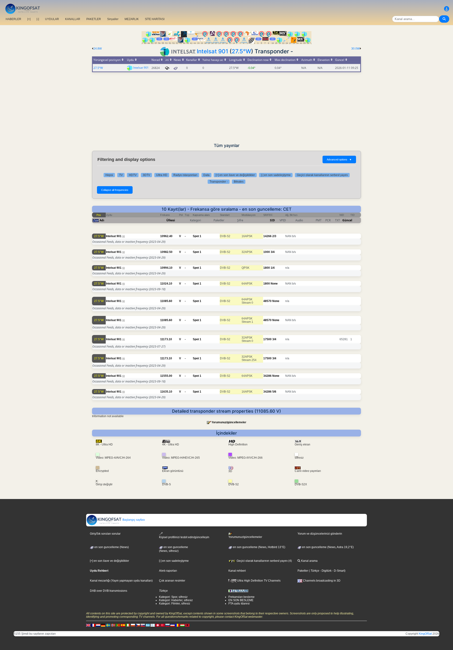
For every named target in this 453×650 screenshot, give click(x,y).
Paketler (303, 570)
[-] (38, 19)
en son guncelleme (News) (111, 547)
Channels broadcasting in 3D (321, 580)
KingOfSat (425, 633)
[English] (88, 625)
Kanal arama (309, 560)
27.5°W (241, 51)
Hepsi (109, 175)
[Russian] (167, 625)
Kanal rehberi (237, 570)
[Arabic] (157, 625)
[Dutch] (98, 625)
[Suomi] (153, 625)
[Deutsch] (103, 625)
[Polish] (133, 625)
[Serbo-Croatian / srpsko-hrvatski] (172, 625)
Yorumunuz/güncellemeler (228, 422)
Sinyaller (112, 19)
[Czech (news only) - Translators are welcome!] (138, 625)
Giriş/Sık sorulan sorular (105, 533)
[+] (28, 19)
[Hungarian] (182, 625)
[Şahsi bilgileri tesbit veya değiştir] (446, 9)
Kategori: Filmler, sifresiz (174, 603)
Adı (102, 220)
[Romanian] (177, 625)
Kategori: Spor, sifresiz (173, 597)
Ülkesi (170, 220)
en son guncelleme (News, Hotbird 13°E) (258, 547)
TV (121, 175)
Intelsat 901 (212, 51)
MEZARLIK (132, 19)
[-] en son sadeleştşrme (276, 175)
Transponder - (219, 181)
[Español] (123, 625)
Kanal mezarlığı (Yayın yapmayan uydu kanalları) (121, 580)
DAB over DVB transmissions (108, 590)
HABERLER (13, 19)
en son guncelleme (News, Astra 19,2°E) (327, 547)
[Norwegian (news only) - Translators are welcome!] (113, 625)
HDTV (133, 175)
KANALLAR (72, 19)
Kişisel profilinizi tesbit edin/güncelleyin (184, 537)
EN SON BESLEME (240, 600)
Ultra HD (161, 175)
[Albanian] (187, 625)
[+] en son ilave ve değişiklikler (235, 175)
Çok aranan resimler (172, 580)
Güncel (347, 220)
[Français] (93, 625)
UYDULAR (52, 19)
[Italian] (128, 625)
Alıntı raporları (168, 570)
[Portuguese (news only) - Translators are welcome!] (118, 625)
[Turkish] (162, 625)
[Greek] (148, 625)
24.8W (97, 48)
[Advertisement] (226, 108)
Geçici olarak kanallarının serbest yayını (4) (264, 560)
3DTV (146, 175)
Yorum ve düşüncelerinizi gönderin (320, 533)
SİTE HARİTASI (154, 19)
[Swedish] (108, 625)
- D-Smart (337, 570)
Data (206, 175)
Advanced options (339, 159)
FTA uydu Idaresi (239, 603)
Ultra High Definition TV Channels (258, 580)
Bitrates (238, 181)
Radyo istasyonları (185, 175)
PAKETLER (93, 19)
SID (272, 220)
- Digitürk (325, 570)
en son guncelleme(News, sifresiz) (173, 549)
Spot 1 (197, 236)
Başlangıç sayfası (133, 519)
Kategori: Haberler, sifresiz (176, 600)
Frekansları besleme (241, 597)
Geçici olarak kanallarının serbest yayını (322, 175)
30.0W (355, 48)
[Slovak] (143, 625)
